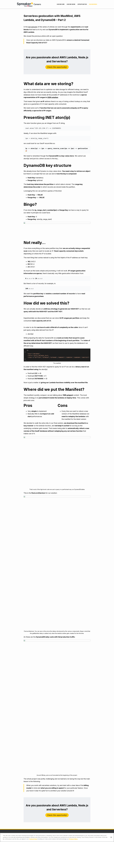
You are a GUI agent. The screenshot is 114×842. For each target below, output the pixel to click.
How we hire (60, 4)
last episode (32, 27)
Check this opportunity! (57, 67)
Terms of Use (33, 839)
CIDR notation (52, 97)
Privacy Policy (73, 839)
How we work (71, 4)
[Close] (111, 837)
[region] (57, 837)
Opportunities (82, 4)
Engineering (93, 4)
